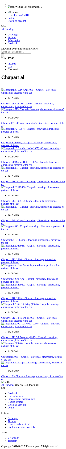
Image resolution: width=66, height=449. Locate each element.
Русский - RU (21, 15)
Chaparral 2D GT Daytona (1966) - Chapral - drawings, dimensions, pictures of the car (29, 339)
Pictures (12, 37)
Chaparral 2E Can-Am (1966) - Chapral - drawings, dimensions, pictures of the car (27, 105)
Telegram (12, 440)
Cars (10, 66)
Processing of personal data (21, 399)
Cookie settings (15, 401)
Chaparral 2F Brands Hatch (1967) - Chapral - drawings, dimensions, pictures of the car (30, 163)
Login (11, 18)
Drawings (13, 34)
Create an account (17, 20)
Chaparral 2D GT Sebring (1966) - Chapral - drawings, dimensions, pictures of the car (29, 319)
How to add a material (19, 424)
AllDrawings (7, 29)
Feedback (12, 43)
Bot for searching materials (21, 427)
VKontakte (13, 438)
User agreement (16, 396)
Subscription (14, 40)
